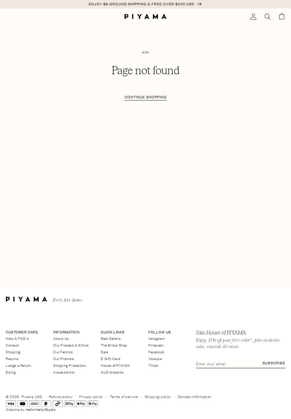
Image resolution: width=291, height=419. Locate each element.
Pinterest (155, 345)
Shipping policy (158, 396)
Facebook (156, 352)
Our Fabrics (63, 352)
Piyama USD (32, 396)
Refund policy (60, 396)
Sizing (11, 372)
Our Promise (63, 358)
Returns (12, 358)
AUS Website (112, 372)
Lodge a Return (18, 365)
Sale (104, 352)
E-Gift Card (111, 358)
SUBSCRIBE (274, 363)
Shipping (13, 352)
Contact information (194, 396)
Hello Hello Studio (41, 409)
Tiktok (153, 365)
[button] (267, 16)
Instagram (156, 338)
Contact (12, 345)
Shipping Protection (69, 365)
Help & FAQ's (17, 338)
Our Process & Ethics (71, 345)
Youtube (155, 358)
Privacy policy (91, 396)
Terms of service (124, 396)
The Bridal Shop (114, 345)
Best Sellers (111, 338)
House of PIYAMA (115, 365)
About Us (61, 338)
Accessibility (64, 372)
